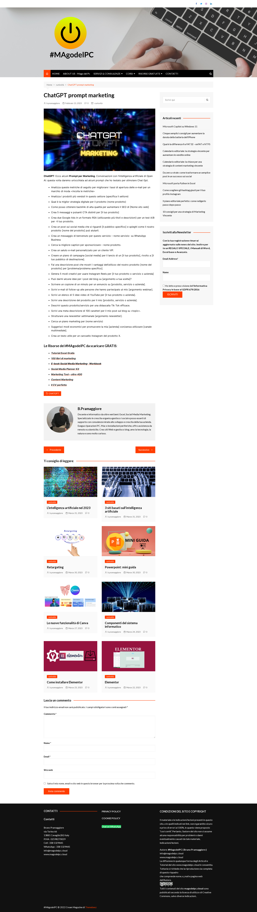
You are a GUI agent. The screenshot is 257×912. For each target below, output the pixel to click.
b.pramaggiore (53, 103)
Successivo (143, 449)
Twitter (201, 3)
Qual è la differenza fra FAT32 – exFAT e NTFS (186, 144)
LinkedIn (211, 3)
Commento (50, 713)
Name (166, 272)
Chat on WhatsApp (111, 826)
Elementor (112, 682)
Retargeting (55, 567)
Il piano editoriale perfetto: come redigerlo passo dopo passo (184, 203)
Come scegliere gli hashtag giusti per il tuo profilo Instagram (184, 192)
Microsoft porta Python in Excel (179, 183)
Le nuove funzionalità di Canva (67, 623)
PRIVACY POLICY (111, 811)
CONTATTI (172, 73)
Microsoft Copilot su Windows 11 (180, 126)
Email (47, 756)
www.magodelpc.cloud (171, 857)
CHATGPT (54, 393)
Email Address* (170, 258)
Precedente (55, 449)
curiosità (98, 103)
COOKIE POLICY (111, 818)
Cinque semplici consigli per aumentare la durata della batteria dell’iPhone (183, 135)
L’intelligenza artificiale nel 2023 (68, 508)
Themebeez (91, 907)
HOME (56, 73)
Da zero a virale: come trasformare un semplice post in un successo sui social (186, 174)
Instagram (206, 3)
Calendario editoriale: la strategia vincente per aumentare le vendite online (186, 153)
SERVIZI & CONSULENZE (107, 73)
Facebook (196, 3)
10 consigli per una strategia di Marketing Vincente (184, 213)
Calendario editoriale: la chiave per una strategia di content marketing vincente (183, 163)
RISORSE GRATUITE (149, 73)
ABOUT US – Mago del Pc (76, 73)
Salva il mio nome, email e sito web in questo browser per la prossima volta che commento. (91, 783)
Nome (47, 743)
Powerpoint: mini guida (120, 567)
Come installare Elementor (65, 682)
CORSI (129, 73)
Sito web (48, 770)
